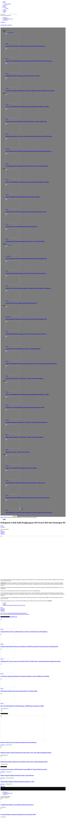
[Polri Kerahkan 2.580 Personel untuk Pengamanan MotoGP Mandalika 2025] (13, 254)
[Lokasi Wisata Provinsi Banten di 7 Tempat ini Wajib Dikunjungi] (13, 345)
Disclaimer (5, 17)
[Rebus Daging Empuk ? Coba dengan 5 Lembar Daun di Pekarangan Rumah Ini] (13, 374)
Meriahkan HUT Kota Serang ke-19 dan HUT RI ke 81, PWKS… (23, 75)
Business (5, 5)
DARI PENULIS (13, 616)
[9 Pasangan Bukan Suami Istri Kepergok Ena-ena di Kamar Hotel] (4, 811)
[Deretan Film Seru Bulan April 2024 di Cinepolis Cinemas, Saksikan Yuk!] (13, 479)
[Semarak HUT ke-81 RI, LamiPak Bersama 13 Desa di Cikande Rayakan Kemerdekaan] (13, 42)
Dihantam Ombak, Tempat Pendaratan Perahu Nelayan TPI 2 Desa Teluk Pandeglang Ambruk (26, 752)
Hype (4, 6)
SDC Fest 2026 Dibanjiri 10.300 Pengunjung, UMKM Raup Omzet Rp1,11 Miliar (27, 106)
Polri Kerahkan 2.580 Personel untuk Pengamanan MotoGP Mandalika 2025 (26, 258)
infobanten (3, 527)
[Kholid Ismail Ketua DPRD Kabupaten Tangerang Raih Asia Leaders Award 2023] (13, 494)
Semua (7, 32)
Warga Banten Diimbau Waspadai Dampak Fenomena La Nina (17, 781)
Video (4, 12)
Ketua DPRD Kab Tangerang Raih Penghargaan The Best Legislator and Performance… (29, 512)
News (4, 2)
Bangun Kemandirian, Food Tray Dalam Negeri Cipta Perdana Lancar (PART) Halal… (29, 136)
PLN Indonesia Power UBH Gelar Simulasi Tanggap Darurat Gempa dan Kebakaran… (29, 151)
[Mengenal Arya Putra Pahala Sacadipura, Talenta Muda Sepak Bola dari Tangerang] (13, 284)
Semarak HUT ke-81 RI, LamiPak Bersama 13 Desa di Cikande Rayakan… (26, 46)
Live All (4, 7)
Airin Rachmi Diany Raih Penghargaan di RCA (17, 613)
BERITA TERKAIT (5, 616)
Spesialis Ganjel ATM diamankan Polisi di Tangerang (18, 614)
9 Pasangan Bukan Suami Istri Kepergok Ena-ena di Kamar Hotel (18, 814)
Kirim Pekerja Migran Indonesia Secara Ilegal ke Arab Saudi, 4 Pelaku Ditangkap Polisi (24, 761)
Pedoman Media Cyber (8, 18)
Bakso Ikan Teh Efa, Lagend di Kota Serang (17, 452)
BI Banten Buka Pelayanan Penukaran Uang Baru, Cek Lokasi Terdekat (25, 241)
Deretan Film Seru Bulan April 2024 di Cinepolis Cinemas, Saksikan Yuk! (25, 482)
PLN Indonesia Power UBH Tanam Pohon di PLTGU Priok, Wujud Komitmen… (27, 166)
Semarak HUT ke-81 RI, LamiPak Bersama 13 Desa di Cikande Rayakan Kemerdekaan (24, 631)
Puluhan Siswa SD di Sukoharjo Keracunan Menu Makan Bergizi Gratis (25, 407)
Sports (7, 8)
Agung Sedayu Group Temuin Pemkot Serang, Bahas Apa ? (22, 226)
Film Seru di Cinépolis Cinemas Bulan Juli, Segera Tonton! (21, 468)
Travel (4, 9)
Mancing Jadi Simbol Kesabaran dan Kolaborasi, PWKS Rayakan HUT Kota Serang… (29, 61)
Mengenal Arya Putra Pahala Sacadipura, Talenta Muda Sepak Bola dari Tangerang (28, 288)
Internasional (8, 3)
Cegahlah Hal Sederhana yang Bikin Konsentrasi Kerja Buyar (17, 804)
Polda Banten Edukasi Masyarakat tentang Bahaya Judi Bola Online (19, 691)
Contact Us (5, 20)
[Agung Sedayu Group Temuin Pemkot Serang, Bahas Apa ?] (13, 222)
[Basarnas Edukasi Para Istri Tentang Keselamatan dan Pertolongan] (23, 739)
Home (4, 1)
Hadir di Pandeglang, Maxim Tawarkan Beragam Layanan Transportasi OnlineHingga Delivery (31, 363)
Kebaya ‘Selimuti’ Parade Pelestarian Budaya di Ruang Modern (23, 196)
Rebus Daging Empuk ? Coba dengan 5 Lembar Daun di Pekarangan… (25, 378)
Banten (7, 43)
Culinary (5, 10)
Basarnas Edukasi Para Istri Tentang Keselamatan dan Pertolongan (18, 742)
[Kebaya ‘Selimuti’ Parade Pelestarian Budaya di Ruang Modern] (13, 193)
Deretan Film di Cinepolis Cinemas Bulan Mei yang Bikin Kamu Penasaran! (26, 211)
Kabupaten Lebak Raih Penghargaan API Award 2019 (14, 605)
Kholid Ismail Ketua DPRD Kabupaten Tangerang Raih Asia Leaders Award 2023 (27, 497)
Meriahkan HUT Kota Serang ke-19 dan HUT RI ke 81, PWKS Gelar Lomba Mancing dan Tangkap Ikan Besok (31, 661)
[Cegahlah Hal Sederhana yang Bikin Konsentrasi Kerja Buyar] (4, 802)
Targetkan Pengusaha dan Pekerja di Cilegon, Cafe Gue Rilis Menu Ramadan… (27, 422)
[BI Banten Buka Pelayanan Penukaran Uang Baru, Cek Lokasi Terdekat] (13, 237)
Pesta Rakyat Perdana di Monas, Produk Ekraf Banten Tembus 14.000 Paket (26, 121)
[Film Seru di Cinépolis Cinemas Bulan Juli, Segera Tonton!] (13, 464)
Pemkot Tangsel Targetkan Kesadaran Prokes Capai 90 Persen (17, 775)
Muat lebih (3, 786)
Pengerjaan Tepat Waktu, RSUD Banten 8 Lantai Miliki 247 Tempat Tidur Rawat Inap (24, 769)
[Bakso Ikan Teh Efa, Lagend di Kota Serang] (13, 448)
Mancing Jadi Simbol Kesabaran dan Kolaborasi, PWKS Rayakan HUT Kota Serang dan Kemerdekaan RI (29, 646)
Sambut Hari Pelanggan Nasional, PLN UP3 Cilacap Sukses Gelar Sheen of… (26, 273)
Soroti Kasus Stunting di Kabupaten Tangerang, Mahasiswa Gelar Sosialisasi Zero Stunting (30, 90)
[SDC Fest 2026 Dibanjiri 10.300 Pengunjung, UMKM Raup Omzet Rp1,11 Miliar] (13, 103)
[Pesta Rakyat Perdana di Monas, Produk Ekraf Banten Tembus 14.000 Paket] (13, 117)
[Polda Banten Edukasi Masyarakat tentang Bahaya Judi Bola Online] (8, 687)
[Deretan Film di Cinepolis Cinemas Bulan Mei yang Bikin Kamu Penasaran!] (13, 208)
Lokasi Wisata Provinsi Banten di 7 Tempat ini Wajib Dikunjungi (23, 348)
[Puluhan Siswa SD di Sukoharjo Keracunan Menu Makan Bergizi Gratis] (13, 403)
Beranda (2, 517)
